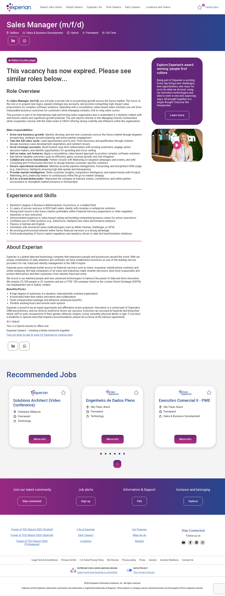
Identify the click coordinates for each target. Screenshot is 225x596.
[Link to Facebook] (190, 542)
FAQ (139, 501)
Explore (193, 501)
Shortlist (63, 392)
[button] (101, 454)
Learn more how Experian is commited (97, 572)
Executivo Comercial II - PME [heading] (184, 400)
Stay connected (32, 501)
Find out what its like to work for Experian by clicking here (40, 334)
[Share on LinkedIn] (13, 40)
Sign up (85, 501)
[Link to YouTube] (183, 542)
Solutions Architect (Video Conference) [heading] (36, 403)
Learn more (177, 115)
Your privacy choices (144, 572)
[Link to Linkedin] (196, 542)
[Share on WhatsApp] (24, 40)
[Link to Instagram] (202, 542)
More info (40, 439)
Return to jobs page (23, 60)
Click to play (177, 145)
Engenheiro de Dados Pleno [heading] (110, 400)
